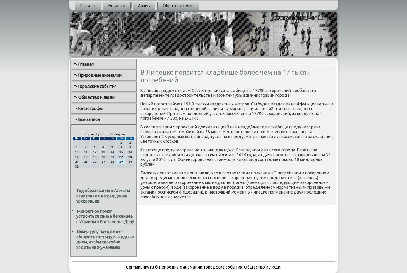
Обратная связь (178, 5)
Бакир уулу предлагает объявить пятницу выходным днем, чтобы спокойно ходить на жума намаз (105, 239)
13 (103, 152)
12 (95, 152)
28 (112, 161)
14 (112, 152)
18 (86, 157)
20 (103, 157)
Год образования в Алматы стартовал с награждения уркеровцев (103, 195)
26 (95, 161)
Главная (88, 5)
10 (77, 152)
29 (121, 161)
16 (130, 152)
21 (112, 157)
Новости (116, 5)
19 (95, 157)
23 (130, 157)
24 (77, 161)
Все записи (89, 119)
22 (121, 157)
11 (85, 152)
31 (77, 166)
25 (86, 161)
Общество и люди (96, 97)
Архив (144, 5)
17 (77, 157)
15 (121, 152)
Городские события (97, 86)
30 (130, 161)
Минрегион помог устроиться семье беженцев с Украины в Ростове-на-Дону (105, 216)
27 (103, 161)
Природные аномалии (100, 75)
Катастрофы (90, 108)
